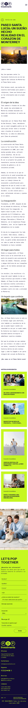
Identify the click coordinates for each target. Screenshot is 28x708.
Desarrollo (5, 611)
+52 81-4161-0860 (5, 687)
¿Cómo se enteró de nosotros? (11, 597)
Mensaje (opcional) (7, 604)
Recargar (5, 619)
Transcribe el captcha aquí (9, 623)
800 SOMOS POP (5, 688)
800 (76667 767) (5, 690)
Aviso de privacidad (18, 697)
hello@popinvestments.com (8, 664)
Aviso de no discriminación (19, 698)
